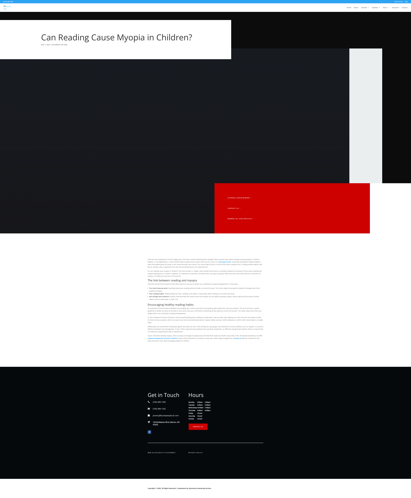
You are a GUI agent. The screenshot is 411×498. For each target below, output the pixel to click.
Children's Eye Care (59, 45)
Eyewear (375, 8)
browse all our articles (240, 219)
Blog (406, 1)
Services (364, 8)
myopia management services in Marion (162, 338)
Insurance (395, 8)
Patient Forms (399, 1)
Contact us (233, 208)
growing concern (225, 262)
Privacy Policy (195, 453)
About (356, 8)
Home (349, 8)
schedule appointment (239, 198)
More (385, 8)
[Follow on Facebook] (149, 432)
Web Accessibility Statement (162, 453)
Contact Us (198, 427)
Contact (405, 8)
